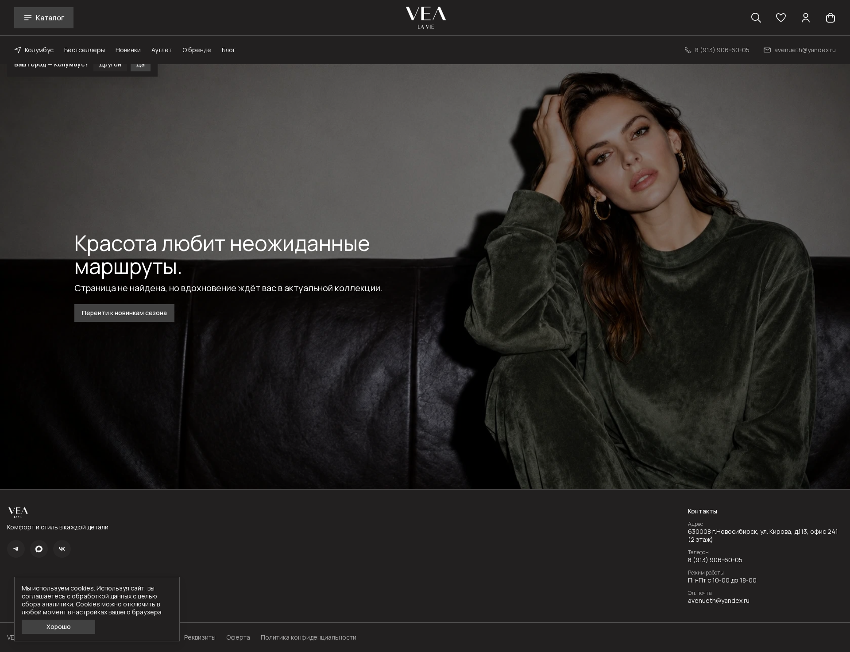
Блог (229, 50)
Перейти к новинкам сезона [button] (124, 313)
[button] (781, 17)
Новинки (128, 50)
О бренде (196, 50)
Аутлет (161, 50)
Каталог (50, 18)
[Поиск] (756, 17)
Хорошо (58, 626)
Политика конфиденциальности (308, 637)
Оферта (238, 637)
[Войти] (805, 17)
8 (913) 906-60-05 (715, 560)
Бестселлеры (84, 50)
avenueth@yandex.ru (719, 601)
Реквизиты (200, 637)
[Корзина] (830, 17)
